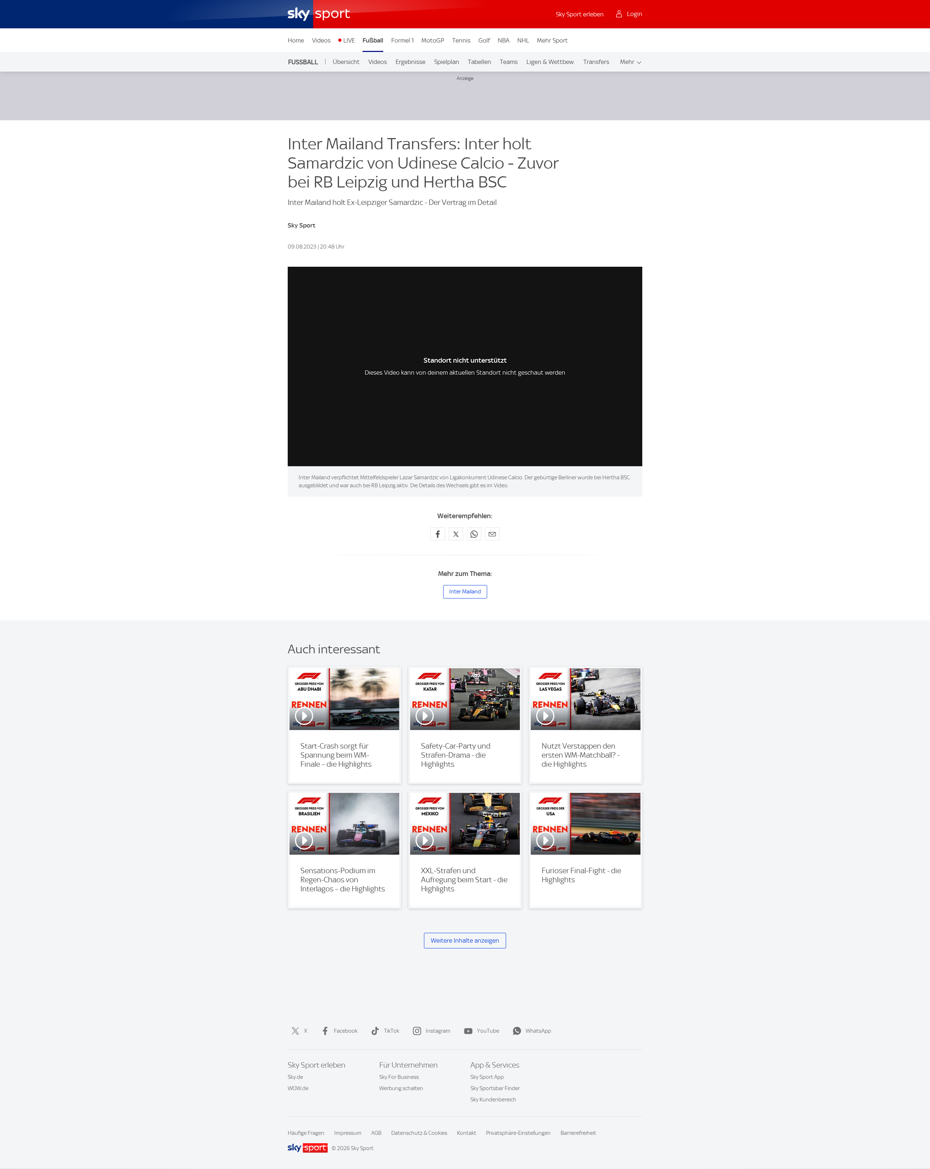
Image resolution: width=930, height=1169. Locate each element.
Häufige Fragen (306, 1133)
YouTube (488, 1031)
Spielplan (446, 61)
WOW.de (298, 1088)
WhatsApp (538, 1031)
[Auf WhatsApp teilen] (474, 533)
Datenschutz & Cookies (419, 1133)
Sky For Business (399, 1077)
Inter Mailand (465, 591)
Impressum (347, 1133)
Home (296, 40)
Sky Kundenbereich (493, 1099)
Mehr (627, 61)
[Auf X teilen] (456, 533)
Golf (484, 40)
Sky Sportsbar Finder (495, 1088)
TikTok (391, 1031)
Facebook (345, 1031)
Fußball (373, 40)
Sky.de (295, 1077)
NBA (503, 40)
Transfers (596, 61)
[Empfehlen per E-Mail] (492, 533)
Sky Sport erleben (580, 14)
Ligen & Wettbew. (550, 61)
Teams (509, 61)
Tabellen (479, 61)
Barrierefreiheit (578, 1133)
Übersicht (346, 61)
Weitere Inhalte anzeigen (465, 940)
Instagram (438, 1031)
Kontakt (466, 1133)
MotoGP (432, 40)
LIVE (349, 40)
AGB (376, 1133)
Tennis (461, 40)
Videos (321, 40)
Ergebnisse (410, 61)
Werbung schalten (401, 1088)
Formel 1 (402, 40)
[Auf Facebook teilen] (437, 533)
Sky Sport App (487, 1077)
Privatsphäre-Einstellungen (518, 1133)
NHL (523, 40)
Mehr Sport (552, 40)
